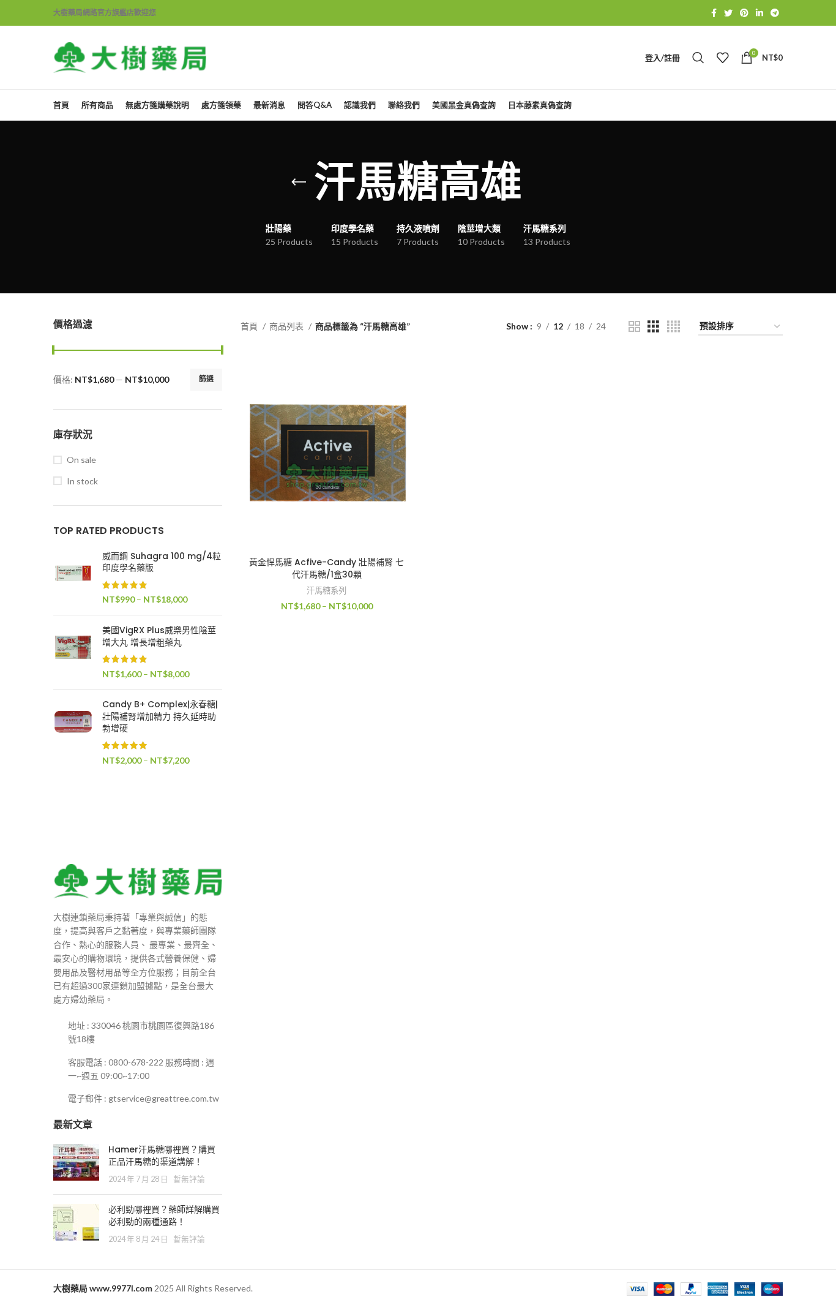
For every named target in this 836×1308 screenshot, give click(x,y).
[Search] (698, 57)
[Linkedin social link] (759, 13)
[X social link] (728, 13)
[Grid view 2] (634, 326)
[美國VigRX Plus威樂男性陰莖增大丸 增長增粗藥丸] (73, 652)
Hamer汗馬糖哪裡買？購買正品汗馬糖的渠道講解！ (161, 1155)
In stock (82, 481)
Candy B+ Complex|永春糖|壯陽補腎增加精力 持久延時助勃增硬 (160, 716)
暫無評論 (189, 1179)
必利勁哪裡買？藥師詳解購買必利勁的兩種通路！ (164, 1215)
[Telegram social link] (775, 13)
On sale (81, 459)
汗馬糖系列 (326, 590)
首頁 (250, 326)
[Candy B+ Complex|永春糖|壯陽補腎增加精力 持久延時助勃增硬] (73, 732)
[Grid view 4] (673, 326)
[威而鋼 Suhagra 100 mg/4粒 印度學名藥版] (73, 578)
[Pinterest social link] (744, 13)
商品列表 (287, 326)
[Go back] (298, 182)
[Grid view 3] (653, 326)
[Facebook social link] (713, 13)
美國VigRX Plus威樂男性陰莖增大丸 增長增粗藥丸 (159, 636)
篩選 (206, 378)
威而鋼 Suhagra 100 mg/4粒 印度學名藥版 (161, 562)
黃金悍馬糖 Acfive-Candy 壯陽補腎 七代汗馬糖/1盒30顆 (326, 568)
